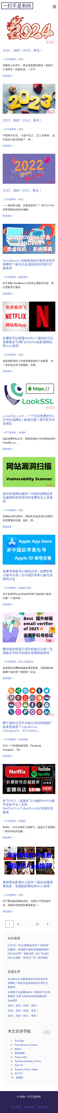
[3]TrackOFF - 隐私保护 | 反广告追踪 (28, 953)
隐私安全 (23, 276)
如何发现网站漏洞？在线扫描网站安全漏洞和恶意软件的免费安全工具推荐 (28, 497)
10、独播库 (17, 1077)
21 (37, 924)
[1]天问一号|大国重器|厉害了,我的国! (28, 945)
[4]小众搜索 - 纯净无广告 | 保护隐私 (28, 957)
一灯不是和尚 (17, 6)
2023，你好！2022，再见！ (23, 120)
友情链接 (29, 1107)
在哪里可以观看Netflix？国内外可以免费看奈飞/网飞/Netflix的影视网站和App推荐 (28, 342)
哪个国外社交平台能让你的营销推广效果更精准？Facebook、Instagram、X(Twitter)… (28, 726)
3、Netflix (16, 1049)
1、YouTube (17, 1040)
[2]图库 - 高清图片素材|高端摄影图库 (28, 949)
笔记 (21, 59)
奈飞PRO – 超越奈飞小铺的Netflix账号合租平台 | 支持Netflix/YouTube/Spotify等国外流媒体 (29, 806)
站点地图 (16, 1107)
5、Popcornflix (19, 1057)
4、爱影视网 (18, 1053)
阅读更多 (7, 75)
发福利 (22, 432)
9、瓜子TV (17, 1073)
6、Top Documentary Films (26, 1061)
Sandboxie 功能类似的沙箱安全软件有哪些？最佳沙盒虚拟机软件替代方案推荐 (29, 264)
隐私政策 (42, 1107)
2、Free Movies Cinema (24, 1044)
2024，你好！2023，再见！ (23, 50)
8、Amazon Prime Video (24, 1069)
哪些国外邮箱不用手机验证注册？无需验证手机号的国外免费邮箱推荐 (28, 651)
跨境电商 (23, 739)
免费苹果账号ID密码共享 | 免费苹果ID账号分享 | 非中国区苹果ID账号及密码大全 (28, 575)
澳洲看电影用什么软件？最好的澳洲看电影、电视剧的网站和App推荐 (28, 884)
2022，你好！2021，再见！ (22, 190)
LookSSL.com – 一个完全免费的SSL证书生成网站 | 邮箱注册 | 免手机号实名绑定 (29, 419)
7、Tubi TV (17, 1065)
